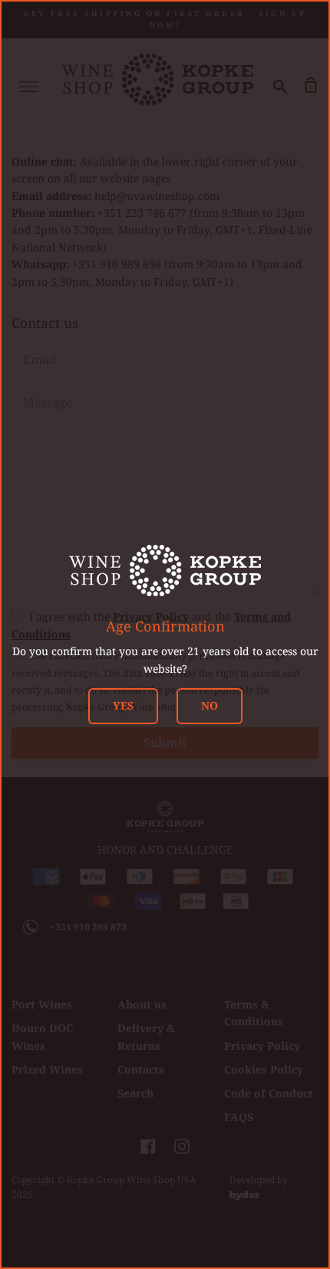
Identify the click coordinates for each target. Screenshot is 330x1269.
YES (123, 705)
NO (209, 705)
